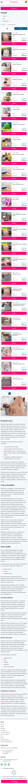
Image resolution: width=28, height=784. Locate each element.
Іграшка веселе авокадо (18, 94)
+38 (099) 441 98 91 (8, 768)
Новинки (5, 16)
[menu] (2, 2)
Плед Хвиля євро (16, 274)
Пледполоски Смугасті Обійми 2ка (20, 245)
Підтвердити (14, 781)
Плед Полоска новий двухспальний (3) (17, 289)
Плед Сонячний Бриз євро (19, 363)
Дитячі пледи (16, 199)
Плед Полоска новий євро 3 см (19, 50)
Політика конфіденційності (7, 741)
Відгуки (2, 737)
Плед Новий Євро (17, 319)
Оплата (2, 726)
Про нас (2, 724)
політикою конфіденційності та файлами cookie (15, 778)
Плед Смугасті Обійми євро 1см (19, 35)
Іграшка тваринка (17, 139)
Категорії (14, 8)
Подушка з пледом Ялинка (19, 124)
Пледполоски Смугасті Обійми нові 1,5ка (20, 230)
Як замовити (3, 730)
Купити (14, 43)
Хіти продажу (6, 21)
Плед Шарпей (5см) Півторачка (17, 334)
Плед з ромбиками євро (18, 184)
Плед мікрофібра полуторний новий (19, 215)
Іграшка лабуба (16, 109)
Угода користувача (5, 739)
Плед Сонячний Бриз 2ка (18, 349)
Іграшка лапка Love (17, 64)
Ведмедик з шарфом (17, 79)
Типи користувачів (5, 734)
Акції (4, 18)
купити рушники (5, 701)
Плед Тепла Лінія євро (18, 378)
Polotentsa (11, 694)
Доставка (3, 728)
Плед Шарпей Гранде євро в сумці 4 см (19, 260)
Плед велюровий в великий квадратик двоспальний (19, 304)
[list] (20, 28)
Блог (2, 736)
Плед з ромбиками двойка (19, 169)
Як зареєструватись (5, 732)
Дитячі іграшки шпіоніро (18, 154)
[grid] (7, 28)
